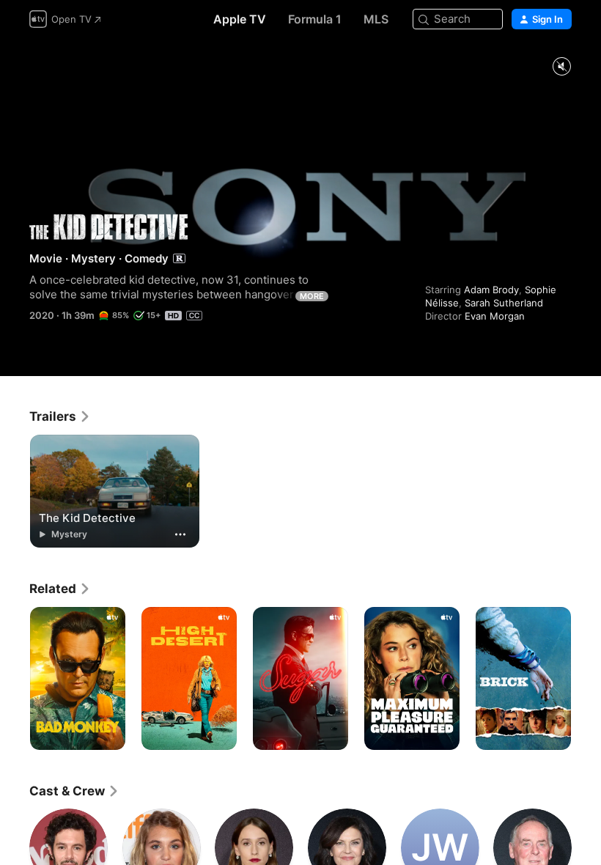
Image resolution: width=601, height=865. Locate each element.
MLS (376, 19)
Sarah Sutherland (504, 303)
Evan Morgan (495, 316)
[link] (60, 416)
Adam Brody (491, 289)
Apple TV (239, 19)
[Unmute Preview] (561, 67)
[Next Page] (586, 678)
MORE (312, 296)
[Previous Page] (14, 678)
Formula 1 (315, 19)
